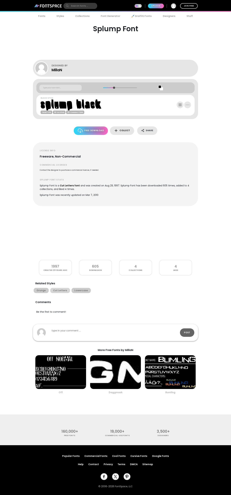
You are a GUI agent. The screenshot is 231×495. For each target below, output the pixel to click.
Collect (125, 130)
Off (61, 392)
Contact (93, 464)
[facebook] (104, 476)
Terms (121, 464)
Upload (155, 6)
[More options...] (187, 104)
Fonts (41, 16)
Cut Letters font (70, 185)
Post (187, 332)
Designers (169, 16)
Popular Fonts (71, 456)
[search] (80, 6)
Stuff (190, 16)
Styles (60, 16)
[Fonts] (48, 5)
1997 (55, 266)
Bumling (170, 392)
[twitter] (115, 476)
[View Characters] (180, 104)
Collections (82, 16)
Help (81, 464)
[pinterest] (127, 476)
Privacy (108, 464)
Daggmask (115, 392)
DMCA (134, 464)
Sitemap (147, 464)
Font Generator (110, 16)
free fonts (69, 435)
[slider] (114, 88)
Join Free (189, 6)
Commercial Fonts (95, 456)
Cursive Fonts (138, 456)
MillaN (57, 70)
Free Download (94, 130)
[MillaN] (43, 68)
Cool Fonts (119, 456)
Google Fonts (160, 456)
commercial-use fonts (117, 435)
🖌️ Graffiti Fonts (141, 16)
